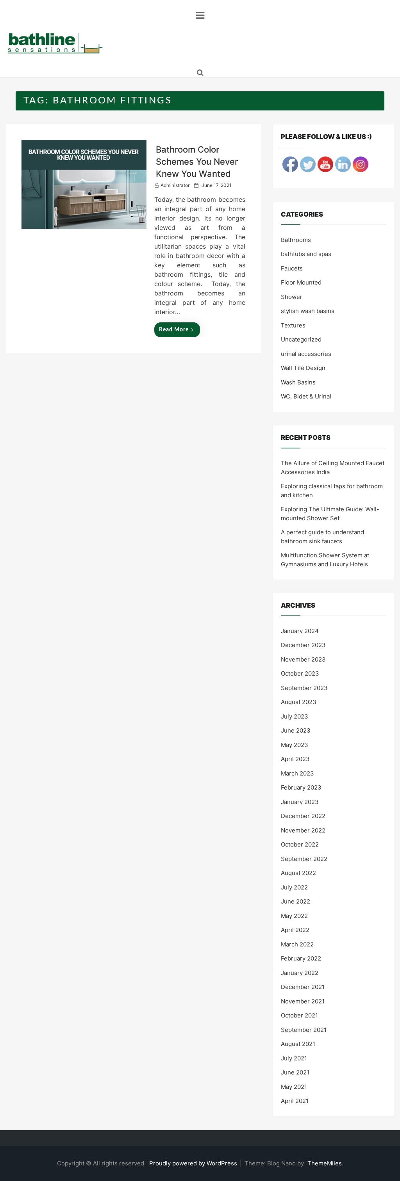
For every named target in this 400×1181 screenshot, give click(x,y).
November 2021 (303, 1001)
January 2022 (299, 972)
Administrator (175, 185)
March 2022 (297, 944)
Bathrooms (296, 240)
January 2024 (300, 631)
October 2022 (300, 844)
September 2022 (304, 859)
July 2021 (294, 1058)
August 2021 (298, 1044)
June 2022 (295, 901)
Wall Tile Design (303, 368)
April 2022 (295, 930)
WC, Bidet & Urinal (306, 396)
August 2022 (298, 873)
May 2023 (294, 745)
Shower (291, 297)
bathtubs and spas (306, 254)
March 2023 (297, 773)
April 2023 (295, 759)
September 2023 (304, 688)
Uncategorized (301, 339)
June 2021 (295, 1072)
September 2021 (304, 1029)
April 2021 (295, 1101)
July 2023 (294, 716)
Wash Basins (298, 382)
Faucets (292, 268)
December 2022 (303, 816)
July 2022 (294, 887)
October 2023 (300, 673)
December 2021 (303, 987)
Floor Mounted (301, 282)
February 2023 (301, 787)
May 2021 (294, 1086)
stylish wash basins (307, 311)
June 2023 (296, 730)
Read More (174, 330)
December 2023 (303, 645)
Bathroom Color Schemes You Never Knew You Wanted (197, 161)
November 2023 (303, 659)
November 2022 (303, 830)
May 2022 (294, 916)
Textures (293, 325)
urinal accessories (306, 354)
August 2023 (298, 702)
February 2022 (301, 958)
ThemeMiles (324, 1163)
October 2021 (299, 1015)
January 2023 (300, 802)
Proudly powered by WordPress (194, 1163)
